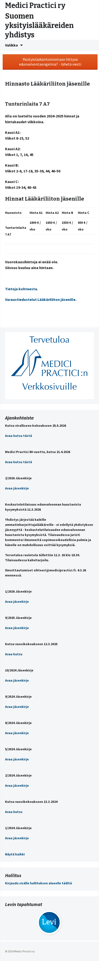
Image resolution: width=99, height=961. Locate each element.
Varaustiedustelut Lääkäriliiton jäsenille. (40, 299)
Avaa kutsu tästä (18, 435)
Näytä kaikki (15, 854)
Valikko (11, 45)
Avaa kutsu (13, 654)
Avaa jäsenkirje (17, 488)
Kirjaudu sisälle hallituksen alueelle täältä (38, 883)
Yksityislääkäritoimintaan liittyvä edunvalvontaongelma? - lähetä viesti (50, 62)
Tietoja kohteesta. (22, 288)
